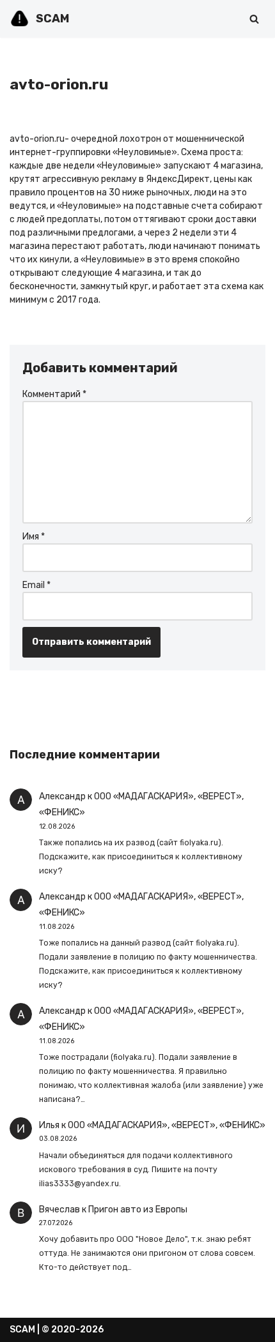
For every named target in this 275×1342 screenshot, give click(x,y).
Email (36, 585)
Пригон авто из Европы (137, 1209)
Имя (33, 536)
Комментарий (54, 394)
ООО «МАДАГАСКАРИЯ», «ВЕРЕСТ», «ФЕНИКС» (166, 1125)
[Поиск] (254, 19)
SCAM (22, 1329)
